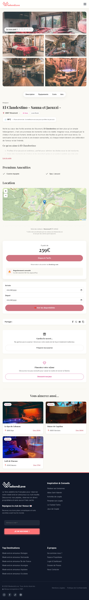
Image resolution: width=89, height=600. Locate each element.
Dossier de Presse (54, 565)
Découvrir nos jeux (44, 376)
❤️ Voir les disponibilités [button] (44, 308)
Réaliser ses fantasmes (56, 488)
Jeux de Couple (53, 509)
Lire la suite (7, 158)
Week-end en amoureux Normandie (15, 557)
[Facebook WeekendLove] (10, 595)
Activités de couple (54, 497)
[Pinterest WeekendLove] (21, 595)
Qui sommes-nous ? (54, 553)
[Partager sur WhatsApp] (76, 322)
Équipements (43, 94)
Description (30, 94)
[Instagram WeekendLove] (4, 595)
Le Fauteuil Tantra (53, 505)
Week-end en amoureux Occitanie (15, 574)
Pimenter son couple (55, 501)
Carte (54, 94)
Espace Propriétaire (54, 557)
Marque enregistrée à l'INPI (13, 589)
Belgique (5, 103)
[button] (44, 202)
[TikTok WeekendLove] (15, 595)
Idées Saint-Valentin (54, 493)
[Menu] (85, 4)
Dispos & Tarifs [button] (44, 258)
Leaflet (84, 220)
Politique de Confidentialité (77, 588)
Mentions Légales (58, 588)
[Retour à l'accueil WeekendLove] (22, 485)
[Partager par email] (80, 322)
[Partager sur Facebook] (73, 322)
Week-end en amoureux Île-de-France (16, 561)
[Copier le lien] (83, 322)
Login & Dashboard (54, 561)
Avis (61, 94)
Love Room (35, 113)
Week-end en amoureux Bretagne (14, 553)
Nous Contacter (53, 570)
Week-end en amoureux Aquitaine (14, 570)
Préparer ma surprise (44, 348)
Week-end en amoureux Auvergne (15, 565)
